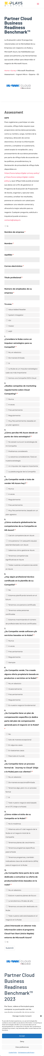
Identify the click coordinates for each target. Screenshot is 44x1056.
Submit (10, 948)
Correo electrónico (13, 266)
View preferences (22, 1047)
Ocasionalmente (15, 689)
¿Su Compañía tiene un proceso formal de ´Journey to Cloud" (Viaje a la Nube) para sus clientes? (21, 768)
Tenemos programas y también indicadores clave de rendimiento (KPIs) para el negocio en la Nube (22, 861)
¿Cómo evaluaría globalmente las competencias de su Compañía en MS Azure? (20, 526)
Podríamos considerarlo (18, 451)
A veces (11, 405)
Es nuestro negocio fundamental (21, 705)
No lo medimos (14, 824)
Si (7, 226)
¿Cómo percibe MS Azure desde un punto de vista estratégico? (21, 435)
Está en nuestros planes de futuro (22, 896)
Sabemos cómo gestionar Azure (21, 550)
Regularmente (14, 416)
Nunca (11, 399)
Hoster (11, 326)
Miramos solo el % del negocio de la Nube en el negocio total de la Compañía (21, 833)
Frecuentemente (15, 410)
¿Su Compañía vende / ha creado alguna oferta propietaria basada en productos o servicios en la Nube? (21, 674)
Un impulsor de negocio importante (23, 466)
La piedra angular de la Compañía (22, 472)
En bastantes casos (16, 751)
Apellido (8, 255)
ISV (9, 320)
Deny (22, 1041)
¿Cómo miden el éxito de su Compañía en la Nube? (17, 816)
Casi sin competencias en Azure (21, 535)
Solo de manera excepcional (19, 740)
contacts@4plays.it (12, 220)
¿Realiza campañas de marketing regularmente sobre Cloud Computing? (20, 390)
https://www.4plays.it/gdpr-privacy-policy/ (21, 173)
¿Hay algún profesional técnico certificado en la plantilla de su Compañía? (19, 581)
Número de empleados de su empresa (18, 291)
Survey (13, 71)
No (9, 590)
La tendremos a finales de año (20, 901)
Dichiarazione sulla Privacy (26, 1052)
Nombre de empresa (14, 232)
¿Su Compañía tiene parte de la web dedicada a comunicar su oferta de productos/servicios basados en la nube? (21, 879)
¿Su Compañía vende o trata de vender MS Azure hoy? (19, 481)
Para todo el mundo (16, 756)
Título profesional (12, 277)
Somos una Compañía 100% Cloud (22, 378)
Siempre (11, 662)
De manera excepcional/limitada (21, 782)
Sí (9, 363)
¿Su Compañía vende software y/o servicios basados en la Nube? (20, 633)
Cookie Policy (13, 1052)
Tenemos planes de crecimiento (21, 843)
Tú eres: (8, 304)
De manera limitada (16, 358)
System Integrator (15, 315)
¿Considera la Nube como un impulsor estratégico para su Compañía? (18, 343)
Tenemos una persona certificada (22, 605)
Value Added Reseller (17, 310)
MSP (10, 331)
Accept (22, 1036)
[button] (41, 1016)
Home (6, 71)
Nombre (8, 243)
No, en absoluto (14, 352)
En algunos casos (15, 745)
